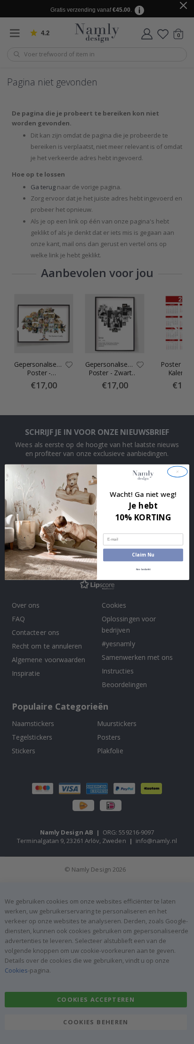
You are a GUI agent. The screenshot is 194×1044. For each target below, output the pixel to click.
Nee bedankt (143, 569)
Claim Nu (143, 554)
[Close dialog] (177, 471)
